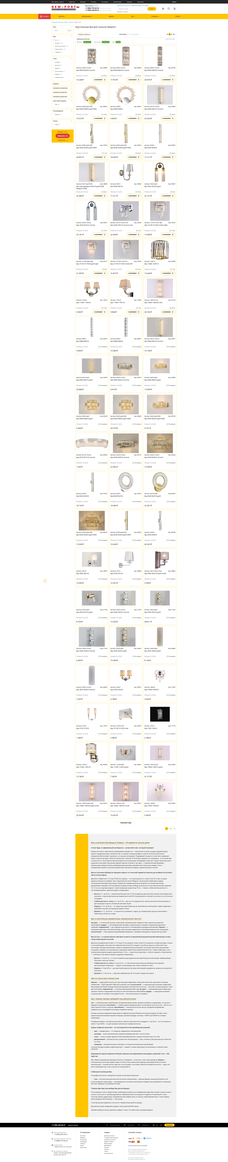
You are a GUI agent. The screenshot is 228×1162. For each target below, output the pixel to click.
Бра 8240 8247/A (116, 496)
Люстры (59, 43)
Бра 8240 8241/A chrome (153, 109)
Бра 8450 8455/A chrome (119, 70)
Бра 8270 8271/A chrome (85, 457)
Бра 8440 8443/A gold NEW (120, 419)
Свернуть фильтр (84, 34)
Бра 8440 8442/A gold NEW (154, 419)
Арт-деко (58, 65)
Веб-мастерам (108, 1143)
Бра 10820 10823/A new (153, 302)
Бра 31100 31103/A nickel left (121, 264)
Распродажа (83, 1141)
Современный (59, 77)
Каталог (46, 16)
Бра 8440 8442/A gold (152, 380)
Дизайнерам (118, 2)
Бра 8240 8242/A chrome (119, 457)
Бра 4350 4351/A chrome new (121, 225)
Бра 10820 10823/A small (119, 806)
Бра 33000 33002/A (151, 689)
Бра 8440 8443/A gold (84, 419)
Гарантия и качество (110, 1139)
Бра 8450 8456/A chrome (153, 70)
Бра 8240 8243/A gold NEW (86, 535)
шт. (157, 1125)
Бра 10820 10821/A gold (153, 767)
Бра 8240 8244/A (150, 148)
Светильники (60, 49)
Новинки (82, 1143)
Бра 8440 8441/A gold (84, 380)
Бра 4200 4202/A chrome (119, 612)
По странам (83, 1139)
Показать (61, 136)
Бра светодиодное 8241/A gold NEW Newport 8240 (90, 187)
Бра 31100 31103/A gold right (87, 264)
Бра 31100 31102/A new (119, 728)
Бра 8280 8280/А (116, 109)
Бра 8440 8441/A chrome (153, 341)
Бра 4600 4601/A (116, 186)
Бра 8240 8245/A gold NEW (120, 535)
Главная (54, 22)
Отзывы (93, 2)
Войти (174, 2)
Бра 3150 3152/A (82, 728)
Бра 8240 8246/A (150, 535)
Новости (106, 1149)
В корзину (98, 80)
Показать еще (125, 823)
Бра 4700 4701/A (116, 573)
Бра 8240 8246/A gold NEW (86, 148)
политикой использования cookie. (138, 1154)
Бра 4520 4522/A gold (152, 186)
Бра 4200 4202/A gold (152, 612)
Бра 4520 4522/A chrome (85, 225)
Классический (60, 71)
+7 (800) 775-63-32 (98, 8)
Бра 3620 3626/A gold (152, 651)
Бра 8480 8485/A (116, 341)
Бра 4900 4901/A (82, 573)
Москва (96, 6)
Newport (58, 114)
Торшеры (58, 52)
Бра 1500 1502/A (150, 728)
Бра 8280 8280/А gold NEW (86, 109)
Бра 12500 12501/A (83, 767)
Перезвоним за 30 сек (123, 5)
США (57, 124)
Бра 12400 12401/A (151, 264)
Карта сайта (83, 1147)
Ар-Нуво (58, 62)
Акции (82, 1145)
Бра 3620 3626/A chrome (85, 689)
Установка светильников (111, 1138)
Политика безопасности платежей (137, 1145)
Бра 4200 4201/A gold (84, 612)
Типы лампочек (108, 1153)
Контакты (140, 2)
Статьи (106, 1151)
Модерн (58, 74)
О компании (85, 1132)
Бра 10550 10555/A (151, 806)
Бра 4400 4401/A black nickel (155, 573)
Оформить (169, 1125)
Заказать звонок (73, 1125)
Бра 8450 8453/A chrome (85, 70)
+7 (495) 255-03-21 (98, 10)
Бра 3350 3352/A (116, 689)
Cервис (107, 1132)
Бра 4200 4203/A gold (118, 651)
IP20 (57, 104)
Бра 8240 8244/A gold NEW (120, 148)
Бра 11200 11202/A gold (119, 767)
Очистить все (170, 39)
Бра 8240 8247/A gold (152, 496)
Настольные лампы (61, 46)
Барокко (58, 68)
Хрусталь (86, 42)
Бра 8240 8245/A (82, 496)
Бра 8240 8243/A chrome (153, 457)
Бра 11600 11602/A (83, 302)
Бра (66, 22)
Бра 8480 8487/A (82, 341)
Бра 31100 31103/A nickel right (155, 225)
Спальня (71, 22)
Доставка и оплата (58, 2)
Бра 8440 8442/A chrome (119, 380)
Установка (105, 2)
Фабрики (82, 1138)
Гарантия (72, 2)
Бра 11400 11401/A (117, 302)
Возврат (83, 2)
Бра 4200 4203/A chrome (85, 651)
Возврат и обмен (109, 1141)
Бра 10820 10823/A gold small (87, 806)
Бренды (129, 2)
